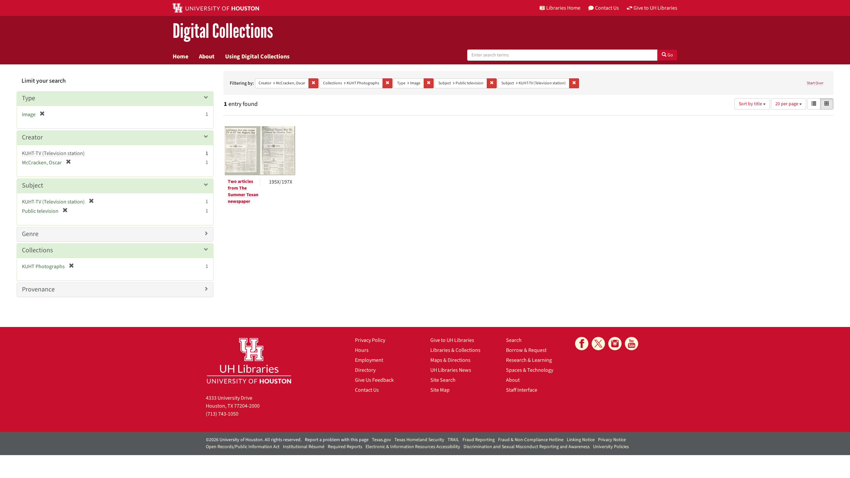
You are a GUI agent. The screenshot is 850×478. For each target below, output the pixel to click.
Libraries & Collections (455, 350)
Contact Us (367, 390)
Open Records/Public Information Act (243, 446)
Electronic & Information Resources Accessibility (413, 446)
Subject (32, 185)
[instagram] (615, 343)
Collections (37, 250)
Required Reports (345, 446)
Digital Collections (223, 31)
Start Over (815, 83)
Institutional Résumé (303, 446)
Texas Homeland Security (419, 440)
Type (28, 98)
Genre (30, 234)
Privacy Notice (612, 440)
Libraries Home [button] (563, 8)
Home (180, 56)
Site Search (443, 380)
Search (514, 340)
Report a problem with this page (337, 440)
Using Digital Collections (257, 56)
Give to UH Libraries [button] (655, 8)
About (206, 56)
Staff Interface (521, 390)
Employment (369, 360)
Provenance (38, 289)
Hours (362, 350)
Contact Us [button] (607, 8)
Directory (365, 370)
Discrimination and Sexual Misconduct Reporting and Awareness (527, 446)
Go (669, 55)
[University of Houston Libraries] (249, 360)
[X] (598, 343)
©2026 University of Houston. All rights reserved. (253, 440)
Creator (32, 137)
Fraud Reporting (479, 440)
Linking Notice (581, 440)
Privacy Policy (370, 340)
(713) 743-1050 (222, 414)
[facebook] (581, 343)
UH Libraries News (450, 370)
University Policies (611, 446)
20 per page (787, 104)
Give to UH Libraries (452, 340)
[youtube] (631, 343)
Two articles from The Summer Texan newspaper (243, 191)
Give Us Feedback (374, 380)
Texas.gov (381, 440)
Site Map (440, 390)
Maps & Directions (450, 360)
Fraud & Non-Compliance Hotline (530, 440)
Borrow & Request (526, 350)
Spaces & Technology (529, 370)
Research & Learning (529, 360)
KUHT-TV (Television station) (53, 153)
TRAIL (453, 440)
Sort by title (751, 104)
